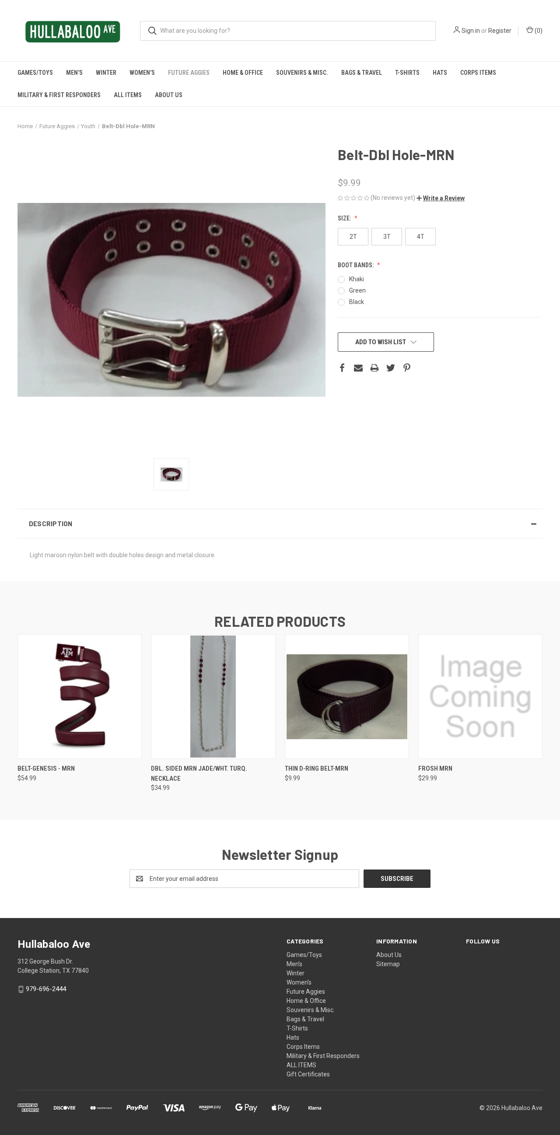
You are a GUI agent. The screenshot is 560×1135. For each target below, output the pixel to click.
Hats (440, 72)
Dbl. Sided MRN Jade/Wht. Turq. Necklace (199, 773)
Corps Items (478, 72)
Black (356, 301)
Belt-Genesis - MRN (46, 768)
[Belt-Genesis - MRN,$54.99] (79, 696)
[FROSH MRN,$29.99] (480, 696)
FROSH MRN (435, 768)
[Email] (358, 367)
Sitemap (388, 963)
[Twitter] (390, 367)
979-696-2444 (46, 989)
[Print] (374, 367)
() (537, 30)
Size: (345, 218)
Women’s (142, 72)
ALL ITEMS (128, 94)
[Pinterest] (406, 367)
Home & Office (243, 72)
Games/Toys (35, 72)
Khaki (356, 279)
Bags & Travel (361, 72)
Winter (106, 72)
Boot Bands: (356, 265)
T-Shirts (407, 72)
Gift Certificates (308, 1074)
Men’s (74, 72)
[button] (440, 198)
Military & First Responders (59, 94)
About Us (168, 94)
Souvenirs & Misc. (302, 72)
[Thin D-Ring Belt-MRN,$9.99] (347, 696)
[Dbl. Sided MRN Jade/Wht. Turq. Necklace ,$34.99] (213, 696)
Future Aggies (189, 72)
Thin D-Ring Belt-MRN (316, 768)
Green (357, 290)
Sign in (471, 30)
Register (499, 30)
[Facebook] (342, 367)
